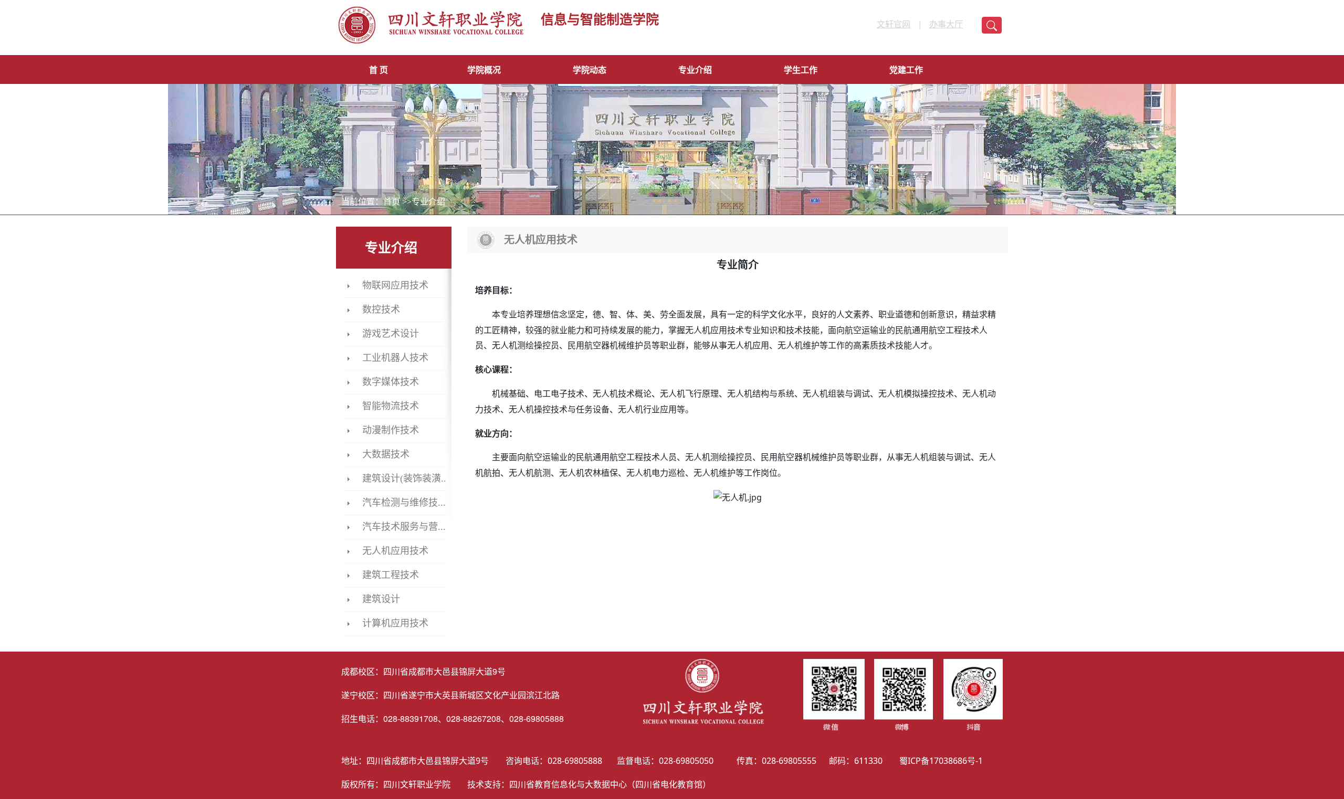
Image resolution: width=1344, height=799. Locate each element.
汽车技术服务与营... (404, 526)
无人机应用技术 (395, 551)
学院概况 (484, 70)
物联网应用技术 (395, 285)
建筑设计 (381, 599)
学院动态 (589, 70)
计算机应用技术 (395, 623)
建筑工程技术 (390, 575)
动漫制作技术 (390, 430)
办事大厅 (946, 24)
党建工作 (906, 70)
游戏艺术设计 (390, 333)
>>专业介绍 (423, 201)
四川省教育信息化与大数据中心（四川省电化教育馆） (610, 784)
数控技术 (381, 309)
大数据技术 (386, 454)
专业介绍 (695, 70)
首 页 (378, 70)
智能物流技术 (390, 406)
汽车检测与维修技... (404, 502)
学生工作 (800, 70)
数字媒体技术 (390, 382)
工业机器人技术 (395, 358)
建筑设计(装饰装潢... (405, 478)
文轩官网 (893, 24)
